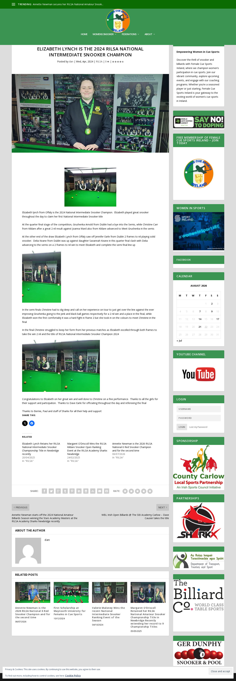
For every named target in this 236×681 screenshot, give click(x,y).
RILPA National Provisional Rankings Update (57, 4)
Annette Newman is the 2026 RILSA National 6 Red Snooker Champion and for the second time (132, 447)
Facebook (184, 259)
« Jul (179, 340)
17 (217, 319)
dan (71, 61)
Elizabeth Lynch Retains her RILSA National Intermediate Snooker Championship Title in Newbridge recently (41, 449)
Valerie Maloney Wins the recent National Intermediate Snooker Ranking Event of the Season (108, 614)
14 (200, 319)
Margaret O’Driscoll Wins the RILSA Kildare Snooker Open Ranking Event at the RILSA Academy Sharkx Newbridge (87, 449)
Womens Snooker (103, 34)
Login (182, 427)
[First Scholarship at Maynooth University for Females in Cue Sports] (71, 592)
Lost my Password (198, 427)
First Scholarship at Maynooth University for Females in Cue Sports (70, 611)
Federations (129, 34)
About (148, 34)
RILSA (99, 61)
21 (200, 326)
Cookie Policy (73, 675)
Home (84, 34)
